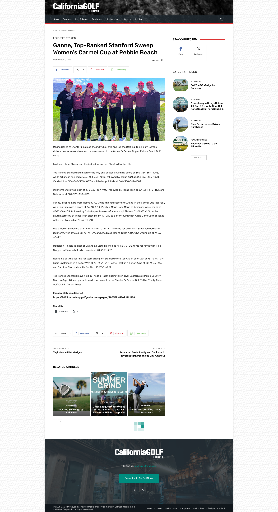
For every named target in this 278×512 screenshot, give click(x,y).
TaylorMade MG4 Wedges (67, 352)
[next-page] (60, 422)
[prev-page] (55, 422)
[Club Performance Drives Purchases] (146, 394)
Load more (198, 157)
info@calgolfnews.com (145, 466)
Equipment (71, 406)
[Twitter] (143, 490)
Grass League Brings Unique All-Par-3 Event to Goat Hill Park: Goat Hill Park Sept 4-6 (109, 409)
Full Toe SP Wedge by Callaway (71, 411)
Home (56, 30)
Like (181, 47)
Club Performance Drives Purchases (146, 411)
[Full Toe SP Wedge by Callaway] (71, 394)
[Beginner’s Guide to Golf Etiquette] (180, 143)
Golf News (109, 403)
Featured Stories (68, 30)
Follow (199, 47)
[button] (221, 19)
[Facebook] (135, 490)
